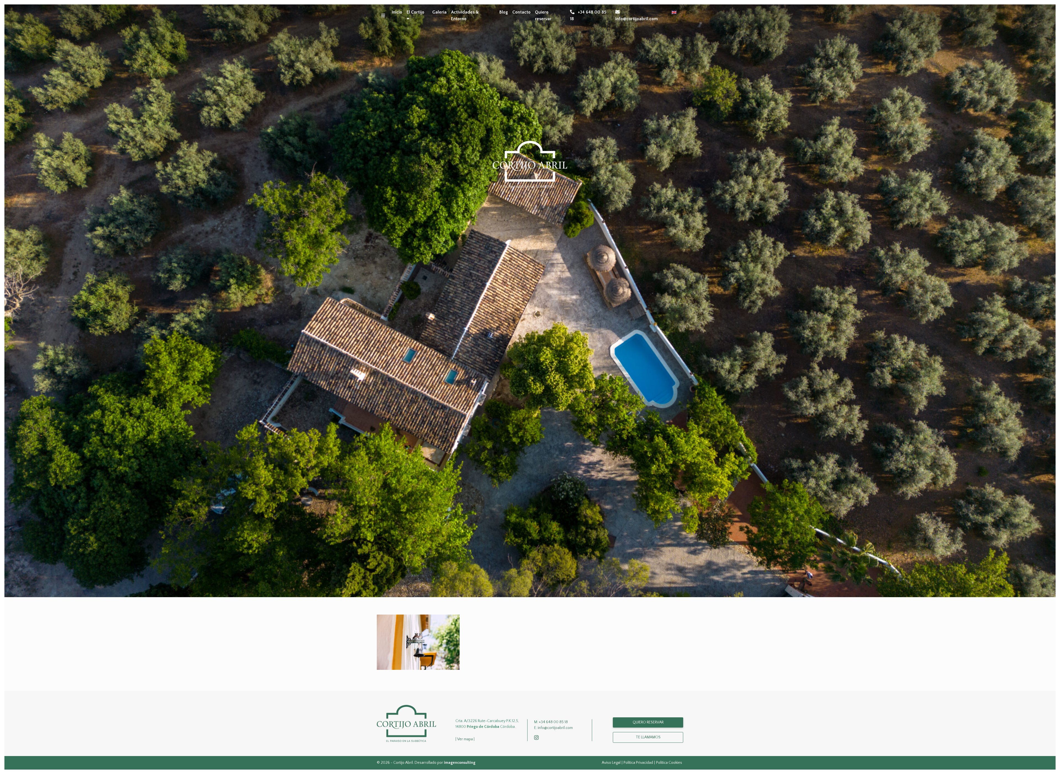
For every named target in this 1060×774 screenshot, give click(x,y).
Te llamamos (648, 737)
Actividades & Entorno (465, 15)
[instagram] (537, 738)
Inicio (397, 12)
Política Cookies (669, 762)
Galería (439, 12)
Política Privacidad (638, 762)
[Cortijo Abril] (406, 723)
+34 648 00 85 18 (588, 15)
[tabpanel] (530, 300)
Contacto (521, 12)
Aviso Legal (611, 762)
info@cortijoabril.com (636, 18)
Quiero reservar (543, 15)
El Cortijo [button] (415, 12)
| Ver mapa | (465, 739)
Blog (503, 12)
